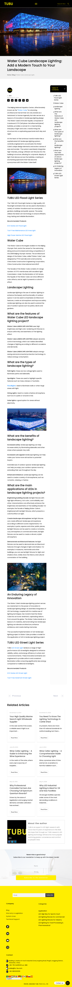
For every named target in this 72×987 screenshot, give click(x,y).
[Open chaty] (68, 983)
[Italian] (22, 976)
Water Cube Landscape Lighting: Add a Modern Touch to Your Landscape (34, 65)
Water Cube (22, 110)
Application (42, 911)
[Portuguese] (27, 976)
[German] (19, 976)
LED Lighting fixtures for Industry (50, 920)
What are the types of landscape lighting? (58, 133)
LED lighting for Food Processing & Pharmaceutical (50, 924)
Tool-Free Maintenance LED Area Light (21, 230)
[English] (15, 976)
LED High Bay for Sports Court (49, 914)
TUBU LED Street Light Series (58, 176)
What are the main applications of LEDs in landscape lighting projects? (59, 157)
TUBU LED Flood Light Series (58, 98)
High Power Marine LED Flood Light (19, 235)
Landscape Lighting (58, 108)
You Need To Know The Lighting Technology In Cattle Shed (50, 719)
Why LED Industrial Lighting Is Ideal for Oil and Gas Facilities (49, 788)
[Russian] (29, 976)
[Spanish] (32, 976)
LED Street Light (17, 648)
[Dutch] (12, 976)
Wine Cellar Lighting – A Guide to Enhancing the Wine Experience (21, 754)
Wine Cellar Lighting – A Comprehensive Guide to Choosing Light (50, 754)
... (59, 731)
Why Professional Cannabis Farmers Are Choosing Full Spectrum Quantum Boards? (21, 789)
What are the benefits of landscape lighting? (58, 143)
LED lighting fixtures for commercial (51, 917)
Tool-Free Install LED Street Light (19, 678)
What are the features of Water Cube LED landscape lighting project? (59, 119)
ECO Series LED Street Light (17, 673)
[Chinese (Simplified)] (10, 976)
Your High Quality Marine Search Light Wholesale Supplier (21, 719)
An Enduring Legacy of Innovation (58, 168)
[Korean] (24, 976)
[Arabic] (7, 976)
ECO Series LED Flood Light (17, 226)
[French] (17, 976)
